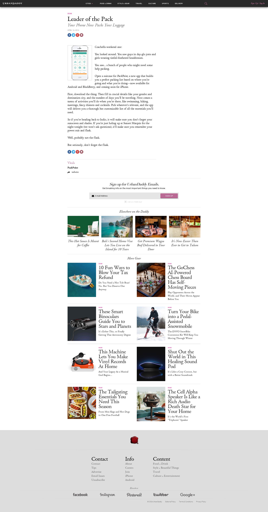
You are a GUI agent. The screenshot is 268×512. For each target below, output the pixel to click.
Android (129, 480)
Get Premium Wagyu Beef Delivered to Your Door (151, 245)
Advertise (96, 472)
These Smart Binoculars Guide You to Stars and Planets (115, 319)
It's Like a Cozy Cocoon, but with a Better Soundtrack (182, 373)
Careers (129, 468)
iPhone (129, 476)
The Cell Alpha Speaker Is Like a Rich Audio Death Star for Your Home (184, 402)
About (128, 464)
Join (127, 472)
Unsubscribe (98, 480)
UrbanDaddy (12, 3)
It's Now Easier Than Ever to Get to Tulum (184, 243)
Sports (165, 3)
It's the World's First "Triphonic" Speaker (178, 418)
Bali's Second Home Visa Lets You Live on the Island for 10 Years (117, 245)
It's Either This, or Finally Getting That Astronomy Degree (115, 333)
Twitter (161, 495)
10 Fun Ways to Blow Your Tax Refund (114, 272)
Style (124, 3)
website (75, 172)
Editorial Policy (170, 501)
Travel (139, 3)
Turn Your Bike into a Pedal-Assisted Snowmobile (183, 319)
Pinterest (134, 495)
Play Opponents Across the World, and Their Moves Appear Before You (184, 296)
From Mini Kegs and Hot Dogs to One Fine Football (114, 413)
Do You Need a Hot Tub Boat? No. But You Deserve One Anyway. (114, 286)
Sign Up (254, 3)
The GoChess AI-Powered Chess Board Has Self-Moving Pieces (182, 277)
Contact (95, 464)
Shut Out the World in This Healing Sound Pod (182, 359)
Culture (152, 3)
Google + (187, 495)
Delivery (179, 3)
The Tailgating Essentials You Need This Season (113, 399)
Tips (93, 468)
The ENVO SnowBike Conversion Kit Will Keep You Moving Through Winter (183, 335)
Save (77, 35)
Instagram (107, 495)
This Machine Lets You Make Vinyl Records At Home (113, 359)
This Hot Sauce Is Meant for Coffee (83, 243)
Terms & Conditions (186, 501)
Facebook (80, 495)
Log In (262, 3)
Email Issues (98, 476)
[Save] (81, 35)
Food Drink (106, 3)
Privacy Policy (201, 501)
